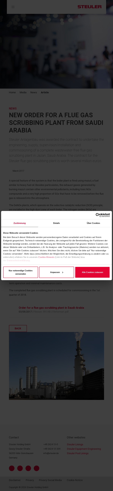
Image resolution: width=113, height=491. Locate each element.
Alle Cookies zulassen (92, 272)
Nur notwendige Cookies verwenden (21, 272)
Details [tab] (56, 223)
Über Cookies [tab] (93, 223)
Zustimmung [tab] (20, 223)
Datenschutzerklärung (18, 260)
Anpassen (55, 272)
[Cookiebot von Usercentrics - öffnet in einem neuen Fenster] (98, 215)
